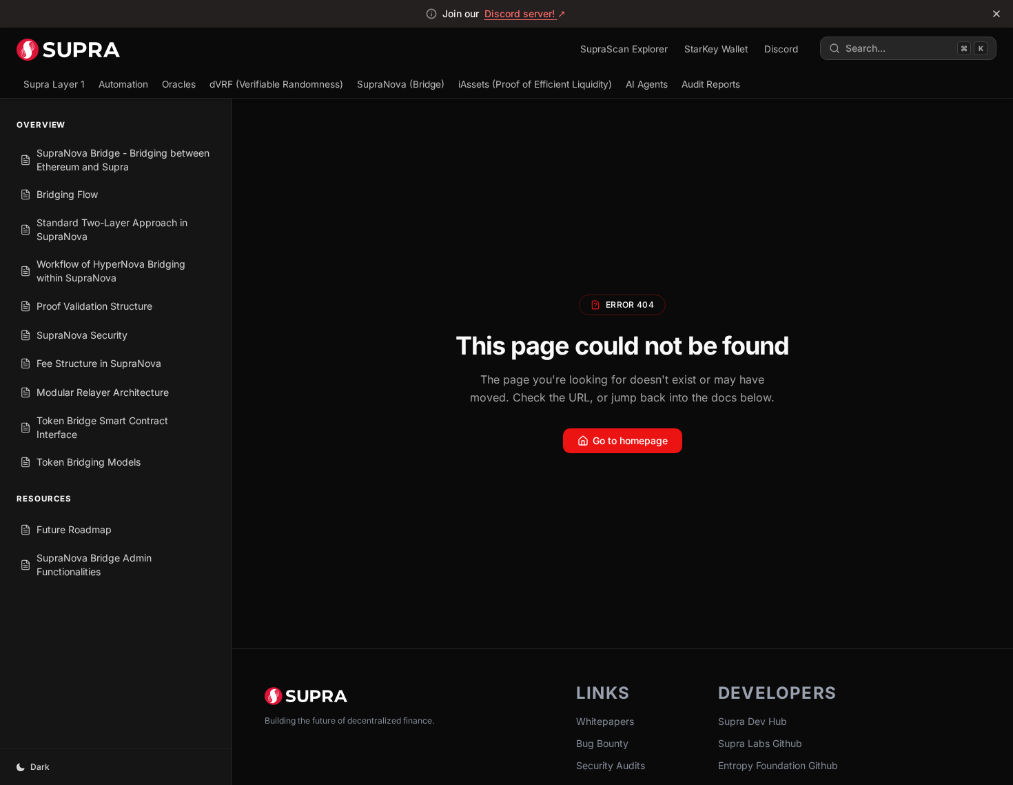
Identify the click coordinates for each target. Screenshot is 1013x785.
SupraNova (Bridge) (400, 84)
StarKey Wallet (716, 48)
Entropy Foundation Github (778, 765)
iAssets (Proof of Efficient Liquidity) (535, 84)
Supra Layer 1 (54, 84)
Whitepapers (605, 721)
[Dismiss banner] (996, 14)
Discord (781, 48)
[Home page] (68, 48)
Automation (123, 84)
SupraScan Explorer (624, 48)
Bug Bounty (602, 743)
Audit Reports (711, 84)
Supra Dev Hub (752, 721)
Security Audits (610, 765)
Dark (40, 767)
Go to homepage (630, 440)
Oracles (179, 84)
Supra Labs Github (760, 743)
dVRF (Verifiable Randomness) (276, 84)
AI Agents (647, 84)
